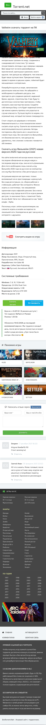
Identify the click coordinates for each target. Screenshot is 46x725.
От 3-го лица (29, 500)
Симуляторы (7, 550)
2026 (17, 597)
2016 (39, 589)
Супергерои (29, 559)
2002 (17, 580)
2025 (6, 597)
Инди (26, 522)
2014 (17, 589)
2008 (39, 583)
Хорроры (6, 561)
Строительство (8, 559)
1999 (28, 578)
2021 (6, 595)
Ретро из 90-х (8, 544)
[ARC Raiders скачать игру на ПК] (23, 612)
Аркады (5, 513)
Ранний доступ (30, 541)
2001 (6, 580)
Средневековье (8, 553)
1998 (17, 578)
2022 (17, 595)
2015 (28, 589)
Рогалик (28, 544)
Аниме (27, 513)
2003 (28, 580)
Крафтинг (6, 527)
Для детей (28, 519)
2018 (17, 592)
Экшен (27, 567)
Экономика (7, 567)
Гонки (5, 519)
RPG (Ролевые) (30, 547)
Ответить (18, 454)
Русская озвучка (31, 497)
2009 (6, 586)
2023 (28, 595)
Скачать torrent (12, 302)
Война (5, 516)
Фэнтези (6, 564)
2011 (28, 586)
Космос (27, 524)
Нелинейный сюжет (32, 527)
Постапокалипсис (31, 539)
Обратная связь (32, 638)
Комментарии (8, 638)
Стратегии (28, 556)
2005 (6, 583)
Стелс (27, 553)
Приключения (8, 541)
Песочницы (7, 533)
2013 (6, 589)
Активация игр (31, 632)
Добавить (23, 433)
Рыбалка (6, 547)
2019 (28, 592)
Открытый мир (8, 530)
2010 (17, 586)
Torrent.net (18, 6)
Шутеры (28, 564)
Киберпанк (7, 524)
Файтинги (28, 561)
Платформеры (30, 533)
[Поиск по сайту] (43, 13)
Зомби (5, 522)
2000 (39, 578)
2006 (17, 583)
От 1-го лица (7, 500)
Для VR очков (30, 503)
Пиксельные (7, 536)
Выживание (29, 516)
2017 (6, 592)
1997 (6, 578)
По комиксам (29, 536)
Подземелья (7, 539)
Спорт (27, 550)
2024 (39, 595)
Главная (8, 632)
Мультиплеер (8, 503)
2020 (39, 592)
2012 (39, 586)
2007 (28, 583)
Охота (27, 530)
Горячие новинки (9, 497)
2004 (39, 580)
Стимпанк (6, 556)
